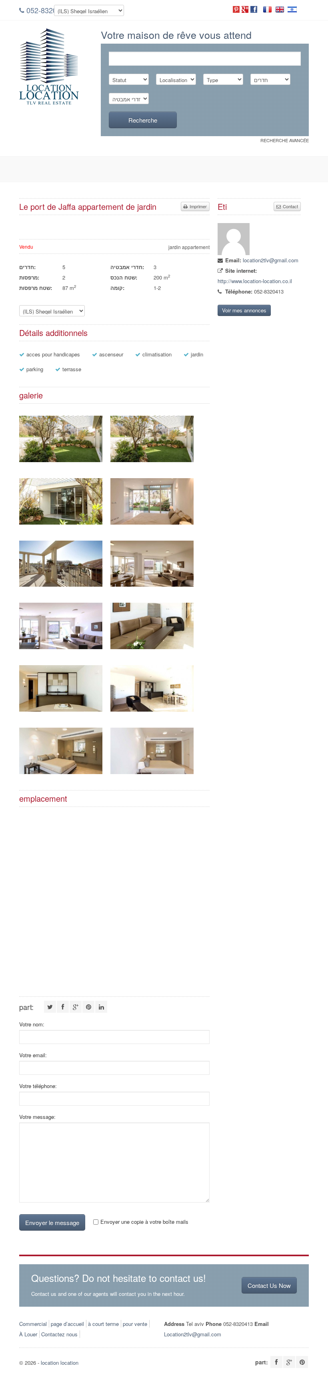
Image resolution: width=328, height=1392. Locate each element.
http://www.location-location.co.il (255, 281)
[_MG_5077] (152, 709)
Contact (290, 206)
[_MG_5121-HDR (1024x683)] (60, 460)
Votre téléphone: (38, 1086)
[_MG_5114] (60, 772)
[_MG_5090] (152, 647)
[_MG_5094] (60, 709)
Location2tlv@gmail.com (192, 1334)
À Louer (28, 1334)
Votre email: (33, 1055)
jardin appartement (189, 246)
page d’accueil (67, 1324)
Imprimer (197, 206)
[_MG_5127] (60, 522)
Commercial (33, 1324)
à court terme (103, 1324)
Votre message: (37, 1116)
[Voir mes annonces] (234, 253)
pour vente (135, 1324)
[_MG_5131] (152, 772)
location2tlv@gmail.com (270, 260)
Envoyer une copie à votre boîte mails (144, 1221)
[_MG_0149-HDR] (152, 584)
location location (59, 1362)
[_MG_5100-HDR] (60, 647)
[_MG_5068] (60, 584)
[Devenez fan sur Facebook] (253, 9)
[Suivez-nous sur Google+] (245, 9)
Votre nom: (31, 1024)
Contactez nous (59, 1334)
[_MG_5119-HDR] (152, 522)
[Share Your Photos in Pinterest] (236, 9)
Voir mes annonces (244, 310)
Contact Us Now (269, 1285)
